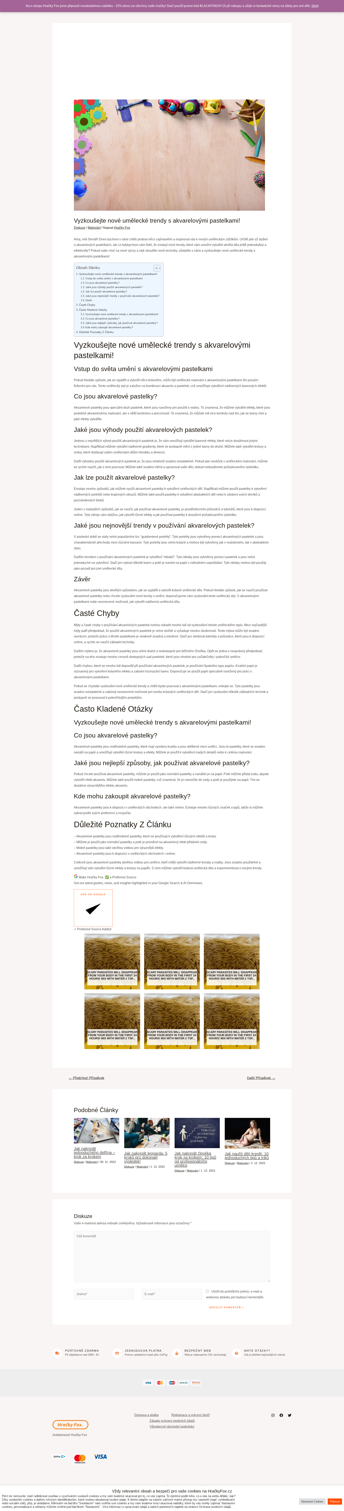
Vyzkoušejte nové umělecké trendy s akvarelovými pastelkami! (118, 274)
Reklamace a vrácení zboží (190, 1415)
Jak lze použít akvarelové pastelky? (106, 291)
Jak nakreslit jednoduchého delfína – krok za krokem (94, 1152)
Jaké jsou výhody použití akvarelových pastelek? (113, 287)
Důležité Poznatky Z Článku (96, 332)
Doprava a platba (146, 1415)
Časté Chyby (87, 304)
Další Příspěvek (261, 1078)
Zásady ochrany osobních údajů (172, 1420)
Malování (94, 227)
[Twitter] (289, 1415)
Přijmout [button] (335, 1501)
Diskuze (79, 227)
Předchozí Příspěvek (86, 1078)
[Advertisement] (172, 69)
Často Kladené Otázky (93, 309)
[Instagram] (273, 1415)
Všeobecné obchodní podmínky (172, 1426)
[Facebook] (281, 1415)
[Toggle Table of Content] (154, 268)
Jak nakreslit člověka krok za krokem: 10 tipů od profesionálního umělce (195, 1159)
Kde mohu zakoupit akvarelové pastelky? (109, 327)
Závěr (88, 300)
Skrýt (315, 6)
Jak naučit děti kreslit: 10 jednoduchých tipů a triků (247, 1156)
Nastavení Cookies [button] (312, 1501)
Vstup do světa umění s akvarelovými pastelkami (114, 278)
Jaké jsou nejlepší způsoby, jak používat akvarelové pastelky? (121, 322)
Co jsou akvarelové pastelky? (102, 282)
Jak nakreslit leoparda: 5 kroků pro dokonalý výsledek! (145, 1157)
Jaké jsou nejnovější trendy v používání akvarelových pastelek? (122, 295)
